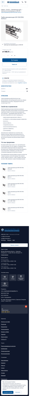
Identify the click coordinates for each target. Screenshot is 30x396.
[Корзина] (25, 2)
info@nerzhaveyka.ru (6, 238)
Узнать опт (14, 64)
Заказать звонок (14, 245)
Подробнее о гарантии (22, 82)
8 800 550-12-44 (10, 234)
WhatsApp (3, 240)
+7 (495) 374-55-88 (5, 236)
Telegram (9, 240)
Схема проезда (4, 254)
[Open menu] (3, 2)
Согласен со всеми (8, 392)
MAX (14, 240)
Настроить (17, 392)
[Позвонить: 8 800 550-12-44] (22, 2)
